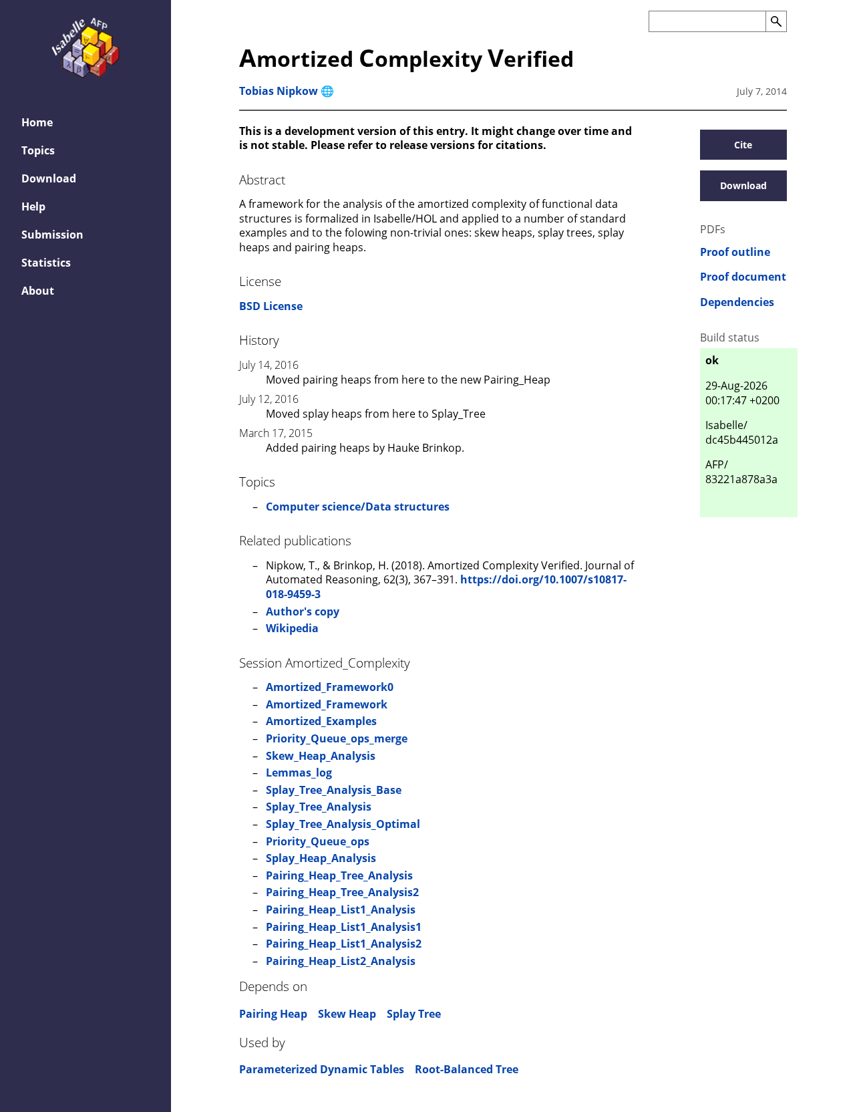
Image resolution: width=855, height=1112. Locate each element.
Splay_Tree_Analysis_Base (333, 790)
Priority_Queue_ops (317, 841)
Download (48, 178)
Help (33, 206)
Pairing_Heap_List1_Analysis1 (343, 927)
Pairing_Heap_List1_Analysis (340, 909)
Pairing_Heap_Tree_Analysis (339, 875)
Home (37, 122)
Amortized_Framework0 (329, 687)
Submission (52, 234)
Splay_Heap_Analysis (321, 858)
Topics (38, 150)
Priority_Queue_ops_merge (336, 738)
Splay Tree (414, 1013)
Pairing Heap (273, 1013)
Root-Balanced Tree (466, 1069)
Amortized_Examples (321, 721)
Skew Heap (347, 1013)
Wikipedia (292, 628)
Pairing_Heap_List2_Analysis (340, 961)
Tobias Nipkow (278, 91)
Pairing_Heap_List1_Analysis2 (343, 943)
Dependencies (737, 302)
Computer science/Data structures (358, 506)
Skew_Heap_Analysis (320, 755)
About (37, 290)
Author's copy (302, 611)
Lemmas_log (299, 772)
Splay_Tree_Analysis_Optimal (343, 824)
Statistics (46, 262)
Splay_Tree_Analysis (318, 806)
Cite (743, 144)
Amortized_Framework (326, 704)
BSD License (271, 306)
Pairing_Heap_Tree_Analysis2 (342, 892)
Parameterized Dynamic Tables (321, 1069)
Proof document (743, 277)
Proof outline (735, 252)
